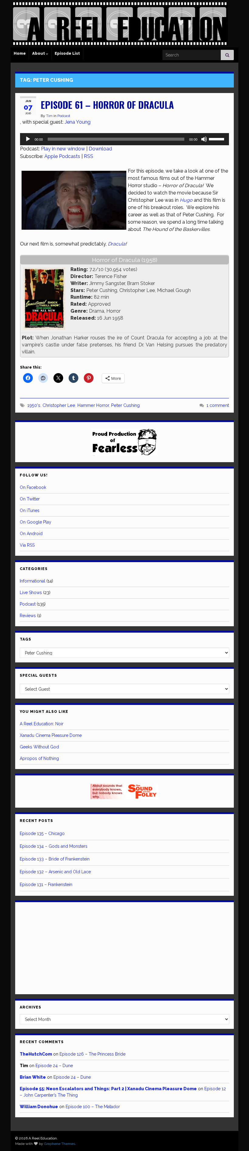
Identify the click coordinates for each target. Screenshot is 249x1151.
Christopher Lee (59, 405)
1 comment (217, 405)
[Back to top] (235, 1137)
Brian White (33, 1077)
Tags (25, 639)
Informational (32, 581)
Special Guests (38, 675)
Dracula (116, 244)
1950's (33, 405)
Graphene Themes (59, 1144)
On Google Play (35, 522)
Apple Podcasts (62, 156)
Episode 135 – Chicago (42, 833)
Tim (49, 116)
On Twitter (30, 498)
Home (20, 53)
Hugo (186, 200)
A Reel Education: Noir (41, 723)
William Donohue (39, 1106)
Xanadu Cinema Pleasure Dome (51, 735)
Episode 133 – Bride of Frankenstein (55, 859)
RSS (88, 156)
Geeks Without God (39, 746)
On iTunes (29, 510)
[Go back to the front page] (120, 23)
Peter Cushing (125, 405)
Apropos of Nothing (39, 758)
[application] (124, 139)
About (39, 53)
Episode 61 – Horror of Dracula (107, 105)
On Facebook (33, 487)
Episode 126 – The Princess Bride (92, 1054)
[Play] (28, 139)
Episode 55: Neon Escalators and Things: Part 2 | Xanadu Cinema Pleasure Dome (108, 1088)
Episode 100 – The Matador (93, 1106)
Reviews (28, 615)
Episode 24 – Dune (54, 1065)
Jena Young (77, 122)
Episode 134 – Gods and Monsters (53, 846)
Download (100, 149)
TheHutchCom (36, 1054)
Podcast (63, 116)
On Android (31, 533)
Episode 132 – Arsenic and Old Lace (55, 871)
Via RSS (27, 545)
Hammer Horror (93, 405)
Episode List (67, 53)
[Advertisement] (124, 947)
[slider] (217, 138)
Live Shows (31, 592)
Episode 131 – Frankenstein (46, 884)
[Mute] (204, 139)
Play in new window (63, 149)
